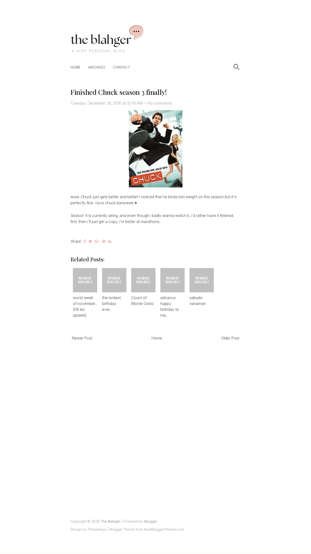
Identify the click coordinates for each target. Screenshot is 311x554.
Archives (96, 67)
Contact (121, 67)
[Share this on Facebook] (85, 241)
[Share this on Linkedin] (109, 241)
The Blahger (110, 521)
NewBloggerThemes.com (164, 529)
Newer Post (82, 338)
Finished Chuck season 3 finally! (118, 92)
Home (75, 67)
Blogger (150, 521)
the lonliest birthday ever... (111, 303)
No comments (159, 103)
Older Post (230, 338)
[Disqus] (155, 417)
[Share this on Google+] (97, 241)
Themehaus (97, 529)
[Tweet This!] (90, 241)
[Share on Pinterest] (104, 241)
